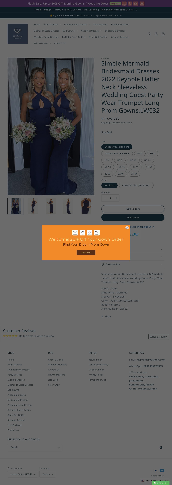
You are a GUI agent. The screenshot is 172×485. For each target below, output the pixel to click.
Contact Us (162, 483)
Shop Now (86, 253)
